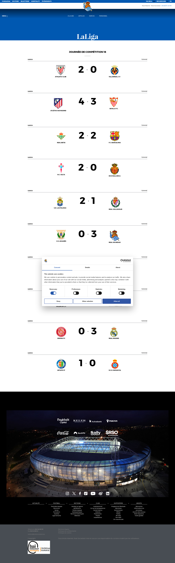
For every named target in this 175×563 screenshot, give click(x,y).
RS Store (15, 1)
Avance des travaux (139, 512)
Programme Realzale (118, 506)
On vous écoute (118, 519)
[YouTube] (93, 493)
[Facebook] (80, 493)
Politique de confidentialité (67, 531)
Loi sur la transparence (97, 508)
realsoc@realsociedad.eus (36, 534)
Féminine (56, 508)
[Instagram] (67, 493)
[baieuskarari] (39, 547)
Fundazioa (6, 1)
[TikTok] (85, 493)
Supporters (118, 503)
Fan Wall (118, 517)
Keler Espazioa (139, 514)
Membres (118, 508)
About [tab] (118, 267)
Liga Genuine (56, 515)
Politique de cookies (64, 533)
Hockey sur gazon (77, 506)
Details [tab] (87, 267)
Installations (98, 517)
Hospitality (35, 1)
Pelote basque (77, 510)
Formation (56, 512)
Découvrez (139, 506)
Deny (58, 301)
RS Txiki (118, 515)
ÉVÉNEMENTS (46, 1)
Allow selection (87, 301)
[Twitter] (74, 493)
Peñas (118, 514)
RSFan (118, 512)
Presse (98, 515)
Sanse (57, 510)
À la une (71, 16)
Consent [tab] (57, 267)
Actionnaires (118, 510)
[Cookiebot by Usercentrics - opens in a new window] (122, 260)
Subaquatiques (77, 512)
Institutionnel (97, 506)
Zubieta (56, 514)
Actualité (35, 503)
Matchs (91, 16)
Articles (81, 16)
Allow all (117, 301)
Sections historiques (77, 514)
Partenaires (98, 514)
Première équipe (56, 506)
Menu (4, 16)
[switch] (76, 293)
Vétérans (77, 515)
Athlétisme (77, 508)
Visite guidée (139, 515)
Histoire (97, 512)
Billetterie (25, 1)
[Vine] (101, 493)
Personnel (103, 16)
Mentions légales (63, 529)
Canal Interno (97, 510)
